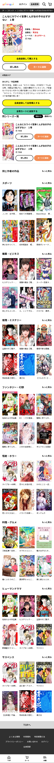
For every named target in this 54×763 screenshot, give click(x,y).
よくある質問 (14, 737)
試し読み (14, 67)
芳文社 (35, 32)
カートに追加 (39, 67)
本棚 (45, 760)
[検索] (44, 4)
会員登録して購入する (27, 58)
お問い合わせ (32, 742)
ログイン (23, 4)
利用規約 (27, 737)
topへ (27, 724)
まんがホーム (39, 35)
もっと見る (47, 171)
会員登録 (35, 4)
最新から (48, 116)
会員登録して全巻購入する (27, 103)
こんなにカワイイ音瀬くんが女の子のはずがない (35, 10)
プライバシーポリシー (14, 742)
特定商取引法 (39, 737)
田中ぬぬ (36, 29)
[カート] (50, 4)
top (2, 10)
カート (27, 760)
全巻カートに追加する (27, 111)
